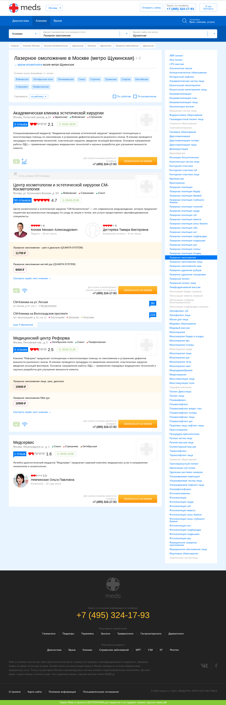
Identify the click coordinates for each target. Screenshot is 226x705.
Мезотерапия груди (181, 349)
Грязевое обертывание (183, 131)
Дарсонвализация (180, 136)
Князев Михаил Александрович (54, 229)
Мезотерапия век (179, 340)
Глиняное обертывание (183, 123)
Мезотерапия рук (179, 357)
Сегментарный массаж (183, 446)
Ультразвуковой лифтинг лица (187, 484)
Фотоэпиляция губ (180, 506)
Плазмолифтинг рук (181, 421)
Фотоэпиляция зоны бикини (186, 514)
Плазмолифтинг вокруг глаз (185, 408)
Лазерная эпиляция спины (185, 249)
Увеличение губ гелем (182, 467)
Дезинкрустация (179, 148)
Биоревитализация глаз (183, 98)
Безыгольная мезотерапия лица (188, 89)
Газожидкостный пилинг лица (186, 119)
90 (152, 303)
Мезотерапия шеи (180, 366)
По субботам (124, 96)
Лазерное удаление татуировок (188, 274)
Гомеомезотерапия (181, 127)
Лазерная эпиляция (181, 187)
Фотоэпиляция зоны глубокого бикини (187, 520)
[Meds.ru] (113, 588)
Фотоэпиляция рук (180, 538)
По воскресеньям (147, 96)
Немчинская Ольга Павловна (52, 479)
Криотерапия (177, 182)
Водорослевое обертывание (186, 115)
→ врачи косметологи (28, 64)
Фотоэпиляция (178, 497)
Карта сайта (35, 691)
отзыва (20, 124)
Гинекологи (48, 633)
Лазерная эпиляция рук (183, 244)
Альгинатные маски (181, 68)
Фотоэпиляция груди (182, 501)
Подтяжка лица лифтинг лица (187, 425)
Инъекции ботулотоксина (184, 157)
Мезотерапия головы (182, 344)
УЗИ (150, 649)
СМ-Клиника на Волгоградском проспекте (40, 313)
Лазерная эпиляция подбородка (188, 236)
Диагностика (20, 20)
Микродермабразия (181, 370)
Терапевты (87, 633)
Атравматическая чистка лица (187, 81)
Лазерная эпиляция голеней (186, 206)
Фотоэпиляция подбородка (185, 529)
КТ (161, 649)
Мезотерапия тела (180, 361)
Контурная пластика (181, 165)
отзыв (19, 454)
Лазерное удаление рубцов (185, 270)
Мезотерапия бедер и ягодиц (187, 336)
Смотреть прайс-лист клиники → (32, 278)
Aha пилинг (176, 59)
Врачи (58, 20)
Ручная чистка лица (181, 438)
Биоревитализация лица (184, 102)
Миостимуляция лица (182, 378)
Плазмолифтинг (179, 404)
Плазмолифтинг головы (183, 412)
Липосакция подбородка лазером (189, 306)
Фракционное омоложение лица (188, 549)
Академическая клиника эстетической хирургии (58, 113)
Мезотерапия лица (180, 353)
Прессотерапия (179, 429)
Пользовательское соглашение (101, 691)
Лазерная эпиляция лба (183, 227)
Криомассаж (177, 178)
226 (152, 315)
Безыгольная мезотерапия (185, 85)
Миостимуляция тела (182, 383)
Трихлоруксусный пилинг (184, 463)
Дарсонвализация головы (184, 140)
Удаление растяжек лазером (186, 472)
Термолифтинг (178, 450)
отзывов (22, 200)
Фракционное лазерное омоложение (183, 543)
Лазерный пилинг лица (183, 283)
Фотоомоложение (180, 493)
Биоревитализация (180, 93)
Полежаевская (65, 79)
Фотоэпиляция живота (182, 510)
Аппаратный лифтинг (182, 76)
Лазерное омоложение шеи (185, 266)
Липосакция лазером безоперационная (182, 301)
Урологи (105, 633)
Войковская (22, 79)
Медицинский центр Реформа (41, 338)
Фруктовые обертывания (184, 553)
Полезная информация (62, 691)
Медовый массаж (180, 327)
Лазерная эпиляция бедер (185, 191)
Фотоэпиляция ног (180, 525)
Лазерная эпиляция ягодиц (185, 253)
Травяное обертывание (183, 459)
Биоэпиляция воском (182, 106)
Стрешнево (22, 86)
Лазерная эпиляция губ (183, 215)
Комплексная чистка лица (184, 161)
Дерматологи (176, 633)
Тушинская (111, 79)
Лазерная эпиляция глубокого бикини (187, 201)
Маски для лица (179, 319)
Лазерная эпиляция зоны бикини (189, 223)
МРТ (138, 649)
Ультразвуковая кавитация (185, 476)
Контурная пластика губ (183, 170)
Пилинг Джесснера (180, 391)
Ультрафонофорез (180, 489)
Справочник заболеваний (114, 649)
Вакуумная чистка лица (183, 110)
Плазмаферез (178, 400)
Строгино (95, 79)
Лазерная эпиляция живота (185, 219)
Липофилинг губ (179, 310)
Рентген (174, 649)
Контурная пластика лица (184, 174)
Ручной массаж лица (182, 442)
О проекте (15, 691)
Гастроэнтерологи (151, 633)
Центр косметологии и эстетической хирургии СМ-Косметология (61, 187)
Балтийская (141, 79)
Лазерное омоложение (183, 257)
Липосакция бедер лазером (186, 291)
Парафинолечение (181, 387)
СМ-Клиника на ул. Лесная (30, 302)
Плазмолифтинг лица (182, 417)
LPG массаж (177, 64)
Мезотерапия (177, 332)
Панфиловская (41, 86)
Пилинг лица (177, 395)
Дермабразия (177, 153)
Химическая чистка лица (184, 557)
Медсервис (23, 442)
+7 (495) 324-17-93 (180, 7)
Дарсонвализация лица (183, 144)
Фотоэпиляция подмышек (184, 534)
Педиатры (68, 633)
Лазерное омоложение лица (186, 261)
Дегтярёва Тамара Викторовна (125, 229)
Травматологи (125, 633)
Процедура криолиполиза (184, 434)
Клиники (41, 20)
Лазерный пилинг (180, 278)
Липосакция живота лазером (186, 295)
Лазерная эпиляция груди (185, 210)
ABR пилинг (176, 55)
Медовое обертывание (183, 323)
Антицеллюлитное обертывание (188, 72)
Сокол (82, 79)
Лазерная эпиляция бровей (185, 195)
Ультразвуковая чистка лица (186, 480)
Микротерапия (178, 374)
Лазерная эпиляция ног (183, 232)
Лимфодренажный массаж (185, 287)
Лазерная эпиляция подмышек (187, 240)
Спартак (126, 79)
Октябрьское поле (43, 79)
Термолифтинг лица (181, 455)
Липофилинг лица (180, 315)
